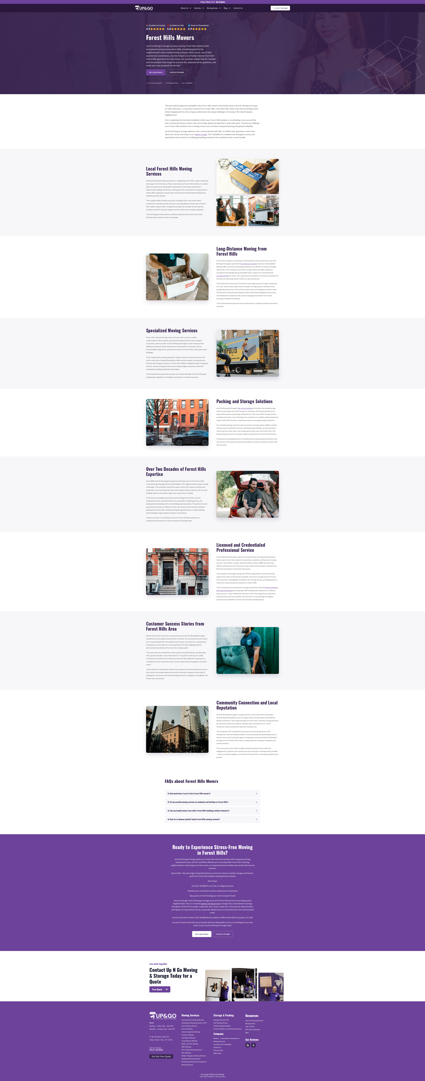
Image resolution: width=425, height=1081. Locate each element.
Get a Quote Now (155, 72)
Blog (226, 8)
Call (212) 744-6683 (177, 72)
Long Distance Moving (189, 1041)
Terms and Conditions (206, 1076)
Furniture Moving (187, 1035)
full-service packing (245, 408)
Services (197, 8)
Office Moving (186, 1047)
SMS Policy (217, 1053)
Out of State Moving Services (192, 1050)
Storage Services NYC (221, 1020)
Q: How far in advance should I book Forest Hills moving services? (194, 819)
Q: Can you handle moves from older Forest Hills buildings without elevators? (198, 810)
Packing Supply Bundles (221, 1026)
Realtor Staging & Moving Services (194, 1056)
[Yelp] (253, 1045)
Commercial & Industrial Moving (193, 1020)
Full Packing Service (220, 1023)
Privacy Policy (218, 1050)
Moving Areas (212, 8)
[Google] (247, 1045)
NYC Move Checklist (252, 1029)
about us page (201, 134)
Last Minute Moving (188, 1038)
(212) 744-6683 (156, 1050)
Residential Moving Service (191, 1059)
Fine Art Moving (187, 1029)
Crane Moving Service (189, 1026)
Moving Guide (250, 1023)
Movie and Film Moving (190, 1044)
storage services (222, 276)
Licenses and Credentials (222, 1044)
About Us (184, 8)
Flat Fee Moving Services (254, 1020)
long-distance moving (248, 264)
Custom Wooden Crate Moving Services (227, 1029)
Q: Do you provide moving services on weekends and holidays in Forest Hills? (198, 802)
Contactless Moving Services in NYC (194, 1023)
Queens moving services (210, 903)
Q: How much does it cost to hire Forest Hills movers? (189, 793)
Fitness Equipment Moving (191, 1032)
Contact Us (238, 8)
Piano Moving (186, 1053)
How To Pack (249, 1026)
